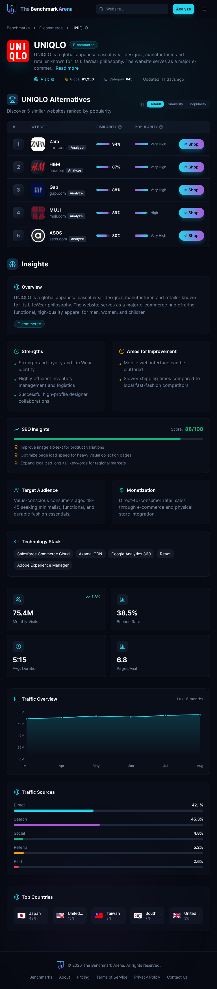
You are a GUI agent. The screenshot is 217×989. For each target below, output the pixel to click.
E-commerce (51, 27)
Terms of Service (111, 977)
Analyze (77, 147)
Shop (193, 144)
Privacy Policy (147, 977)
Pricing (83, 977)
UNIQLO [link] (80, 27)
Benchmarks (18, 27)
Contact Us (177, 977)
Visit (45, 79)
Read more (67, 68)
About (64, 977)
